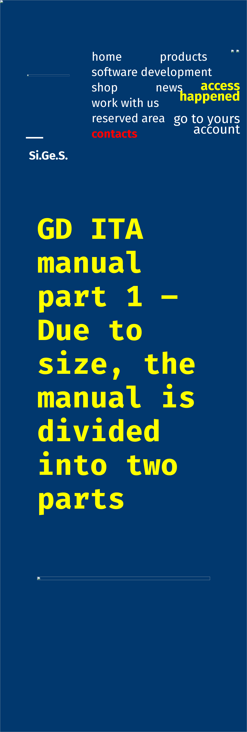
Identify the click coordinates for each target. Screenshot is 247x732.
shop (105, 87)
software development (152, 72)
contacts (114, 134)
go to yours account (207, 108)
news (169, 87)
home (107, 57)
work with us (125, 103)
